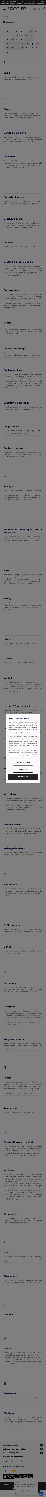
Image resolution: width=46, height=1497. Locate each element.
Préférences (23, 769)
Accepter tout (23, 776)
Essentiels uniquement (23, 762)
